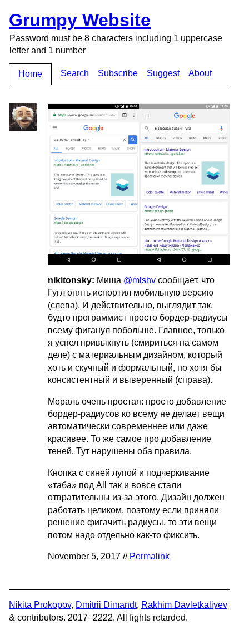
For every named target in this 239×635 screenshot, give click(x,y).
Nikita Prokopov (40, 604)
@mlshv (139, 280)
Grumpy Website (80, 20)
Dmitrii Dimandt (106, 604)
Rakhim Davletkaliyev (184, 604)
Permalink (150, 556)
